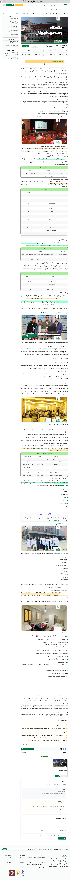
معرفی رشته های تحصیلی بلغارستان (13, 31)
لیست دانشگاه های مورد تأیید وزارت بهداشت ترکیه (57, 520)
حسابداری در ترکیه (15, 57)
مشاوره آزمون (46, 5)
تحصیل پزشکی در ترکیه (64, 485)
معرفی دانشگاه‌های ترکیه (39, 13)
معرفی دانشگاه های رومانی (14, 27)
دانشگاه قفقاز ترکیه (28, 161)
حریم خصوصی (8, 867)
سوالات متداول (8, 864)
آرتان (58, 5)
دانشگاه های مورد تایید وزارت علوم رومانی (12, 45)
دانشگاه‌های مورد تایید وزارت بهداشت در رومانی (11, 42)
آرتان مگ (40, 5)
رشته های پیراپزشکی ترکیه (14, 52)
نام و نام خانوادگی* (63, 830)
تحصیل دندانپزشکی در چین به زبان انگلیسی (12, 53)
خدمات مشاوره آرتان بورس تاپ (13, 18)
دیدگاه (64, 820)
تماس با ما (9, 857)
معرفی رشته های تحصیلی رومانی (13, 35)
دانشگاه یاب (22, 857)
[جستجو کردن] (3, 13)
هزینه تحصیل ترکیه (32, 268)
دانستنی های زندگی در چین (14, 21)
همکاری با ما (9, 862)
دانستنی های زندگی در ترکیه (14, 19)
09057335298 (29, 862)
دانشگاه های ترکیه (31, 84)
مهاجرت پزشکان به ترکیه (14, 46)
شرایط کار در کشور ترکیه (14, 22)
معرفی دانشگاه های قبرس (14, 29)
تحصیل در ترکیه (53, 5)
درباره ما (31, 5)
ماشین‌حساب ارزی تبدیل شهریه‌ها (61, 236)
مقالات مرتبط (44, 756)
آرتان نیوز (36, 5)
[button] (44, 725)
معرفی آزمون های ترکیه (14, 23)
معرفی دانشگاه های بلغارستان (13, 25)
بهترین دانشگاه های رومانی (14, 41)
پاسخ (63, 796)
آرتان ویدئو (23, 860)
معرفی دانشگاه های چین (14, 26)
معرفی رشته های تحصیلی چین (13, 34)
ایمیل (42, 830)
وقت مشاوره (22, 862)
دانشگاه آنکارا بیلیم (63, 770)
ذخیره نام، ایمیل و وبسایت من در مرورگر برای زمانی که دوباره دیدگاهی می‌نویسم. (50, 835)
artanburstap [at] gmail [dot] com (33, 864)
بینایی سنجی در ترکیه (15, 58)
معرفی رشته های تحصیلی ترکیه (13, 33)
